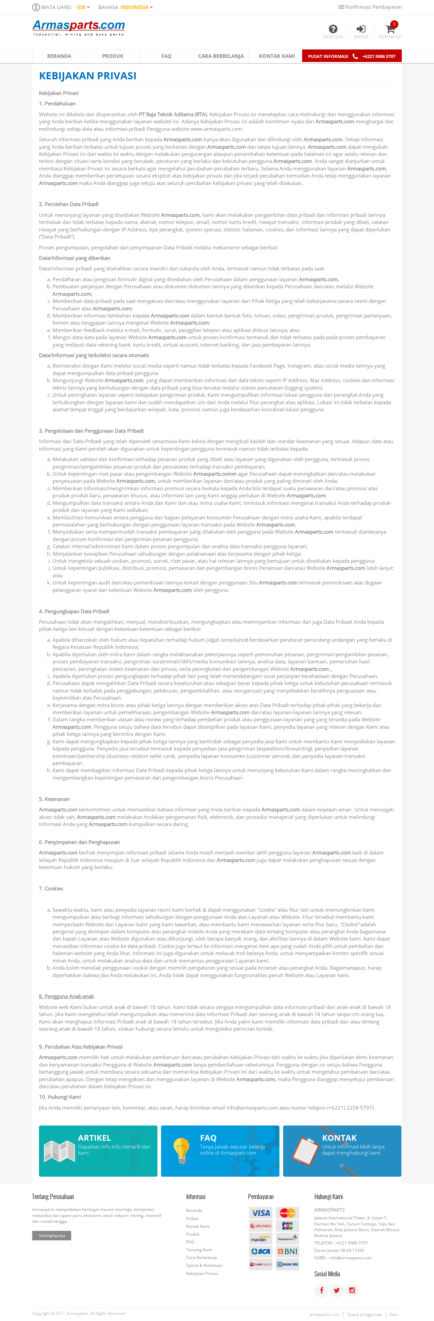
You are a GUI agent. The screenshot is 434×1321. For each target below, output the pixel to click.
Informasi (195, 1197)
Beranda (194, 1210)
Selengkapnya (52, 1235)
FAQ (208, 1138)
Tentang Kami (199, 1250)
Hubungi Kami (328, 1197)
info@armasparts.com (252, 1107)
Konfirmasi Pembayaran (373, 6)
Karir (394, 1314)
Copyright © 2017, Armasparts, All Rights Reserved (78, 1314)
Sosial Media (327, 1274)
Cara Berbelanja (201, 1257)
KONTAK (339, 1138)
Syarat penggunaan (365, 1314)
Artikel (192, 1218)
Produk (192, 1234)
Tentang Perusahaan (53, 1197)
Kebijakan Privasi (88, 76)
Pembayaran (261, 1197)
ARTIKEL (94, 1138)
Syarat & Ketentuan (204, 1265)
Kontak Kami (198, 1226)
